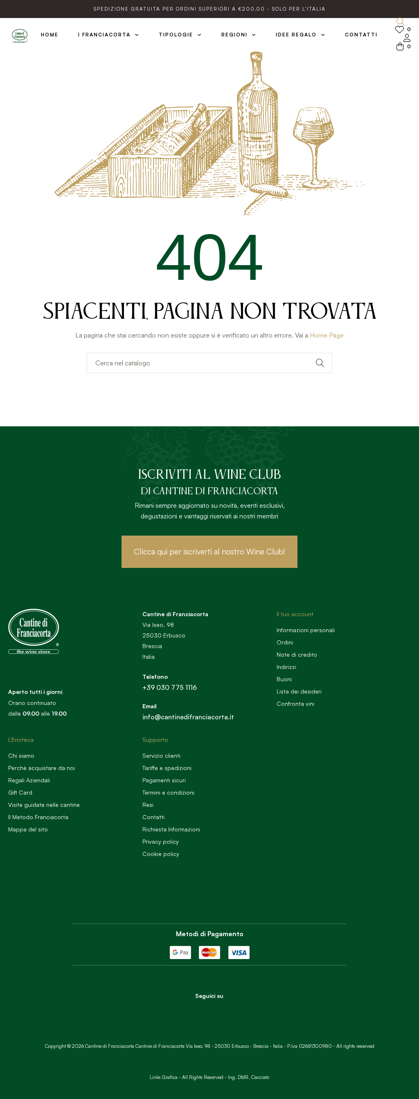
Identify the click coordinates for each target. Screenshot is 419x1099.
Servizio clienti (161, 755)
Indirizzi (286, 666)
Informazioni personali (306, 629)
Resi (147, 804)
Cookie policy (160, 853)
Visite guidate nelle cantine (44, 804)
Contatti (153, 816)
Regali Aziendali (29, 780)
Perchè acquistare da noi (41, 767)
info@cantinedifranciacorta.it (188, 717)
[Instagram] (220, 1010)
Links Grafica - (165, 1077)
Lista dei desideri (299, 691)
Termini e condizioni (168, 792)
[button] (209, 552)
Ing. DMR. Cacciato (248, 1077)
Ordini (285, 642)
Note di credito (297, 654)
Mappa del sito (28, 829)
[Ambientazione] (407, 39)
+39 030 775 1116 (169, 687)
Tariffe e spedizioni (166, 767)
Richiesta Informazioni (171, 829)
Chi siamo (21, 755)
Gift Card (20, 792)
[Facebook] (198, 1010)
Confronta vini (295, 703)
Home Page (327, 335)
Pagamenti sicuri (164, 780)
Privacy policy (160, 841)
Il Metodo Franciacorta (38, 816)
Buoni (284, 679)
